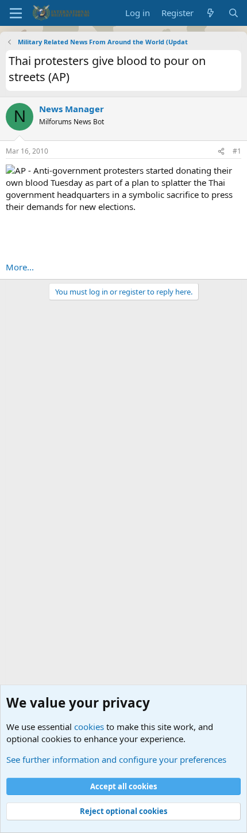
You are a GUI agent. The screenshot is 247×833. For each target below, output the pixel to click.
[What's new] (210, 13)
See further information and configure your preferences (116, 759)
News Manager (71, 108)
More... (20, 267)
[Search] (233, 13)
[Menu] (15, 13)
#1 (237, 151)
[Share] (221, 151)
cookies (89, 726)
